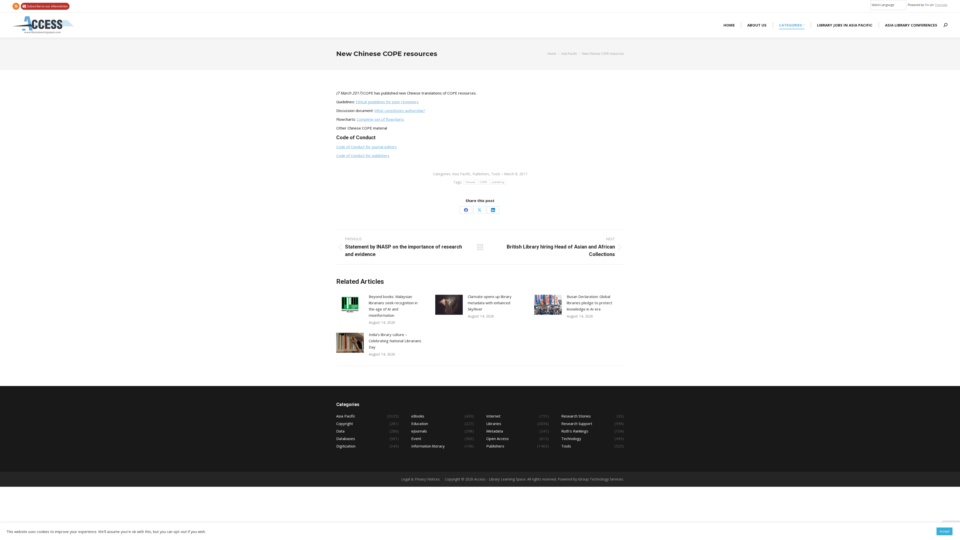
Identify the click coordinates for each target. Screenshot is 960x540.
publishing (498, 182)
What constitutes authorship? (399, 110)
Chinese (470, 182)
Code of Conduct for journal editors (366, 146)
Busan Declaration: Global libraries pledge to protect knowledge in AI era (589, 303)
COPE (483, 182)
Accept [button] (945, 531)
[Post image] (350, 305)
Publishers (480, 174)
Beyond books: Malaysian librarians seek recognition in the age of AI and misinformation (393, 306)
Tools (495, 174)
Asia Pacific (461, 174)
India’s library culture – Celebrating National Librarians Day (395, 341)
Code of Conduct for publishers (363, 155)
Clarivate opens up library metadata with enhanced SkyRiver (490, 303)
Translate (941, 5)
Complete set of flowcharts (380, 119)
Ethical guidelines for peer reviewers (387, 101)
